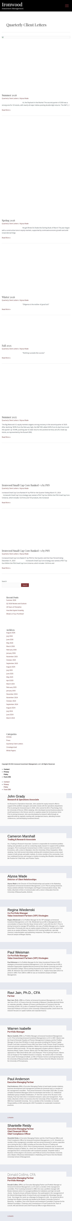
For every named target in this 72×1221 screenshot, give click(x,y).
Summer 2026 (9, 95)
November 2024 (12, 697)
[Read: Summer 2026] (36, 64)
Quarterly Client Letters (10, 98)
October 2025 (11, 660)
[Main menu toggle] (67, 5)
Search (4, 581)
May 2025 (9, 677)
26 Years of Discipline (13, 607)
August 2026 (10, 633)
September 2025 (12, 663)
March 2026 (10, 646)
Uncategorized (11, 747)
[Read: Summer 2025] (36, 390)
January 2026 (11, 653)
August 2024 (10, 708)
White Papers (11, 751)
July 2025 (9, 670)
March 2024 (10, 718)
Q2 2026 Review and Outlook (16, 604)
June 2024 (9, 715)
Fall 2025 (6, 345)
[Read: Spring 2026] (34, 168)
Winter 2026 (8, 297)
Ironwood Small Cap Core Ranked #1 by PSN (26, 485)
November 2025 (12, 657)
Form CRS (7, 777)
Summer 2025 (9, 417)
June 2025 (9, 674)
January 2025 (11, 691)
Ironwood (12, 4)
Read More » (6, 110)
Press (8, 740)
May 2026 (9, 643)
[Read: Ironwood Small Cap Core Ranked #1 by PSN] (36, 464)
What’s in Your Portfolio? (15, 614)
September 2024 (12, 704)
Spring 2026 (8, 220)
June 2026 (9, 639)
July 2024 (9, 711)
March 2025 (10, 684)
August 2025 (10, 667)
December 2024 (11, 694)
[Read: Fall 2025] (36, 330)
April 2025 (9, 680)
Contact (7, 769)
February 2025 (11, 687)
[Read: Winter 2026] (36, 270)
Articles (9, 737)
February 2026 (11, 650)
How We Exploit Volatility (15, 610)
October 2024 (11, 701)
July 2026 (9, 636)
